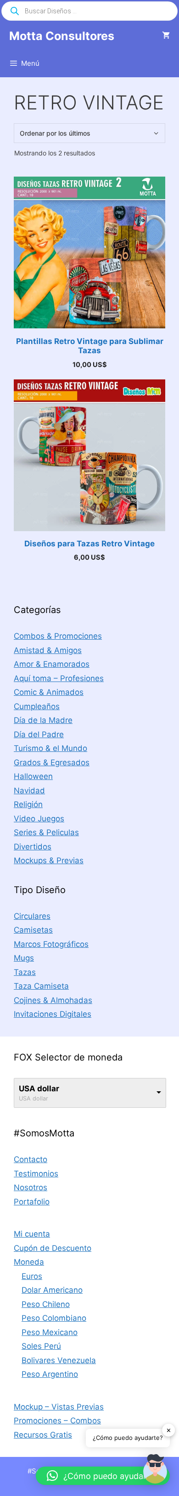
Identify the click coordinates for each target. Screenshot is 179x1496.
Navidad (29, 790)
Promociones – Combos (57, 1420)
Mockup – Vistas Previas (59, 1406)
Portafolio (32, 1201)
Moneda (29, 1262)
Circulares (32, 916)
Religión (28, 804)
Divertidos (32, 846)
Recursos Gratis (43, 1434)
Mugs (24, 958)
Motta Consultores (61, 36)
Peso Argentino (50, 1374)
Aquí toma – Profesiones (59, 678)
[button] (155, 1470)
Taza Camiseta (41, 986)
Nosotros (30, 1187)
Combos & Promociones (58, 636)
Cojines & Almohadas (53, 1000)
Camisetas (33, 929)
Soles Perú (41, 1346)
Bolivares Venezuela (59, 1360)
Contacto (30, 1159)
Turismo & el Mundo (50, 748)
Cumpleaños (37, 706)
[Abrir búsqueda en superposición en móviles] (89, 11)
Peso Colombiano (54, 1318)
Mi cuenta (32, 1233)
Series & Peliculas (46, 832)
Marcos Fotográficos (51, 944)
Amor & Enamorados (52, 664)
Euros (32, 1276)
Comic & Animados (49, 692)
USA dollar (39, 1088)
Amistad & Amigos (48, 650)
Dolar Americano (52, 1290)
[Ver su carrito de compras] (166, 36)
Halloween (33, 776)
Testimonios (36, 1173)
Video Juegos (39, 818)
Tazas (25, 972)
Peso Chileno (46, 1304)
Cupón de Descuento (52, 1248)
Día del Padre (39, 734)
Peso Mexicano (50, 1332)
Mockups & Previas (49, 860)
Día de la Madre (43, 720)
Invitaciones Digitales (52, 1014)
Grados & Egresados (52, 762)
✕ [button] (168, 1429)
